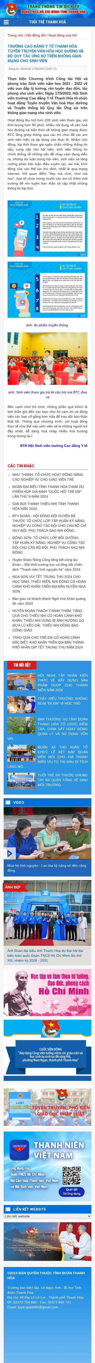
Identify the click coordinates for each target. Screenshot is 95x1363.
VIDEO (18, 802)
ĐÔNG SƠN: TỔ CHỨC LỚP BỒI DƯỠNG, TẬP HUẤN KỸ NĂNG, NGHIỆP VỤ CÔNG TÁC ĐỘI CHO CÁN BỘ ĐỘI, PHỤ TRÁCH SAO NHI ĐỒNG (48, 545)
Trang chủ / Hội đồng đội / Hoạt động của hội (42, 35)
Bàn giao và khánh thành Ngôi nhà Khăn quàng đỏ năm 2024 (49, 601)
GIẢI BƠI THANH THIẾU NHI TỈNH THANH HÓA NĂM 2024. (45, 506)
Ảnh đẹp (13, 887)
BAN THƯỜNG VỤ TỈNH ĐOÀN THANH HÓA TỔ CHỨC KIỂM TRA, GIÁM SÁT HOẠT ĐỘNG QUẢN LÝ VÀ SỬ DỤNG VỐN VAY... (47, 729)
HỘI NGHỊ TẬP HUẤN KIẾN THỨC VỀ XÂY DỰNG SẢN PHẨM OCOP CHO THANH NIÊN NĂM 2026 (63, 682)
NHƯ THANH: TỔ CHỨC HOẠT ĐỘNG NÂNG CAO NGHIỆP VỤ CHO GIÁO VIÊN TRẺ (47, 477)
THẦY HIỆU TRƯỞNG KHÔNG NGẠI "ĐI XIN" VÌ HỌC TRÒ (63, 701)
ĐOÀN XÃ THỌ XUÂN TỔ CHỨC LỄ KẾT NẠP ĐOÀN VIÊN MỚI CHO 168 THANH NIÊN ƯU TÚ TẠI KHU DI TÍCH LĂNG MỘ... (47, 757)
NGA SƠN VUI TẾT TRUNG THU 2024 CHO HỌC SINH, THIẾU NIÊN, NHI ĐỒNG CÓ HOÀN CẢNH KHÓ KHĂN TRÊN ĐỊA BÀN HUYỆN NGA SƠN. (49, 584)
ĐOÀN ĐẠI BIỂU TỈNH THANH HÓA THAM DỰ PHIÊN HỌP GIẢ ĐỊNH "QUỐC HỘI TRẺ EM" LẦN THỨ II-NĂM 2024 (48, 491)
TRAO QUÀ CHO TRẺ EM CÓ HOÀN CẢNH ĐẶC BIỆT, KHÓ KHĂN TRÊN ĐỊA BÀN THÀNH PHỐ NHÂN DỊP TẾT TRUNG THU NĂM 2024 (48, 642)
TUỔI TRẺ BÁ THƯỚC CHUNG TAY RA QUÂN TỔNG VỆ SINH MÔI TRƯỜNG (63, 780)
